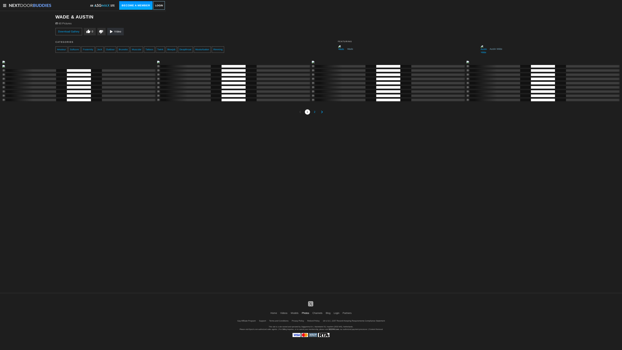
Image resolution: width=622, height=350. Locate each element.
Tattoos (149, 49)
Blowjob (171, 49)
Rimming (218, 49)
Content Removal (376, 329)
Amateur (61, 49)
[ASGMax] (30, 5)
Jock (99, 49)
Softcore (74, 49)
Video (117, 31)
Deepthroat (185, 49)
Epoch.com (253, 329)
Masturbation (202, 49)
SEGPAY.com (333, 329)
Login (159, 5)
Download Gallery (68, 31)
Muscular (137, 49)
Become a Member (136, 5)
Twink (160, 49)
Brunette (123, 49)
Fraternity (88, 49)
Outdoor (110, 49)
